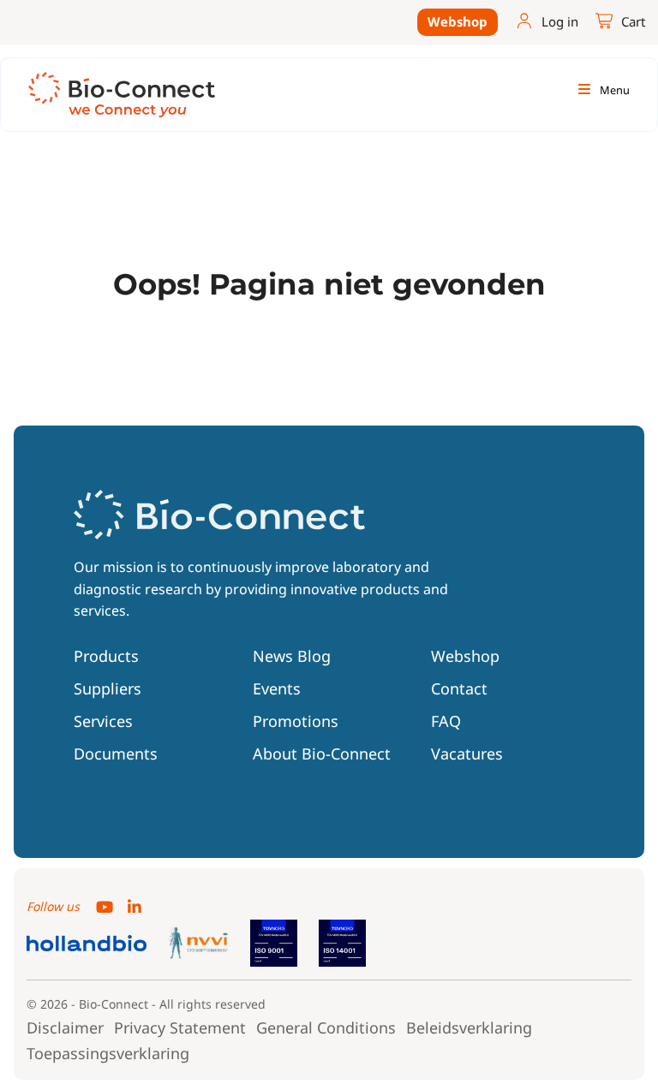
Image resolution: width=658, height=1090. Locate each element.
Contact (459, 688)
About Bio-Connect (322, 753)
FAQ (446, 721)
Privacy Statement (180, 1027)
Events (277, 688)
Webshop (458, 21)
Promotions (295, 721)
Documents (116, 753)
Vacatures (467, 753)
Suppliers (107, 688)
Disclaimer (65, 1027)
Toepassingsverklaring (108, 1053)
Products (106, 656)
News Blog (292, 656)
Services (103, 721)
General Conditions (326, 1027)
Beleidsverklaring (469, 1027)
